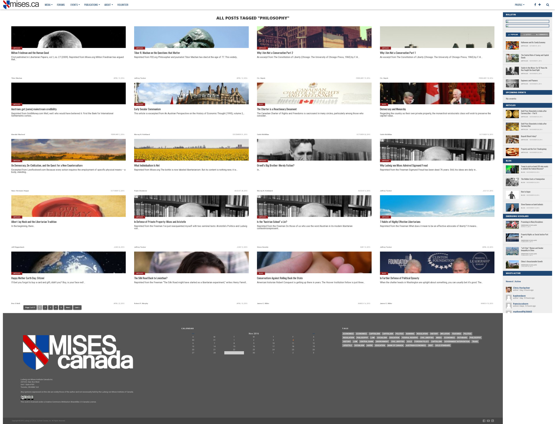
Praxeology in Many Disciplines (532, 222)
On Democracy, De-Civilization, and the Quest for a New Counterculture (47, 165)
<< (193, 333)
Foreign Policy (422, 342)
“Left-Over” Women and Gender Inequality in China (532, 249)
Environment (382, 342)
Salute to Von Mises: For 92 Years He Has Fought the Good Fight (534, 69)
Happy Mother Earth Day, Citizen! (27, 278)
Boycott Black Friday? (529, 136)
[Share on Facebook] (62, 40)
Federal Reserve (410, 338)
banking (410, 334)
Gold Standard (442, 345)
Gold (409, 342)
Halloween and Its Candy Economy (533, 42)
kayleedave (519, 295)
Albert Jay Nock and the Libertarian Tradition (34, 222)
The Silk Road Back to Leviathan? (151, 278)
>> (313, 333)
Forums (61, 4)
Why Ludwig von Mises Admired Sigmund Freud (404, 165)
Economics (348, 334)
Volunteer (122, 4)
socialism (359, 345)
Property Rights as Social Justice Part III (534, 235)
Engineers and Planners (529, 80)
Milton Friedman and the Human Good (30, 53)
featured (456, 334)
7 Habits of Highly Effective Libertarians (400, 222)
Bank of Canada (395, 345)
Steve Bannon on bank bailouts (532, 204)
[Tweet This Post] (69, 40)
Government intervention (456, 342)
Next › (68, 307)
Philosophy (362, 338)
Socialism (382, 338)
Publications (91, 4)
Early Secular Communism (147, 109)
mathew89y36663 (522, 311)
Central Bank (366, 342)
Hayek (369, 345)
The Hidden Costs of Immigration (533, 179)
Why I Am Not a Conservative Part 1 (398, 53)
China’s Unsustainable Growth (532, 261)
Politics (399, 334)
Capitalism (374, 334)
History (434, 334)
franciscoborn (520, 303)
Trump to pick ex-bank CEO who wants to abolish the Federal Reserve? (534, 167)
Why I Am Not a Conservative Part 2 (275, 53)
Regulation (422, 334)
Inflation (445, 334)
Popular (514, 35)
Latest (528, 35)
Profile (518, 4)
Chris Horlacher (521, 288)
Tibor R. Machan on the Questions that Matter (157, 53)
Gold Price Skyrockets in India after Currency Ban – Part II (534, 112)
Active (518, 281)
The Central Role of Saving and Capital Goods (535, 56)
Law (372, 338)
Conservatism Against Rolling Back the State (280, 278)
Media (47, 4)
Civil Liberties (426, 338)
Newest (509, 281)
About (107, 4)
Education (394, 338)
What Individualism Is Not (147, 165)
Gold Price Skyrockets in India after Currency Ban (534, 125)
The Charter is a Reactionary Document (277, 109)
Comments (543, 35)
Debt (430, 345)
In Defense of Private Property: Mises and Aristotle (160, 222)
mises (439, 338)
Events (74, 4)
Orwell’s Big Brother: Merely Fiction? (275, 165)
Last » (77, 307)
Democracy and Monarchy (393, 109)
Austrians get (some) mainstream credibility (34, 109)
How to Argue (525, 192)
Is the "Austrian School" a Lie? (272, 222)
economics (449, 338)
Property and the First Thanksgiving (533, 149)
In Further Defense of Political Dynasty (399, 278)
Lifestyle (347, 345)
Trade (475, 342)
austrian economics (416, 345)
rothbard (462, 338)
